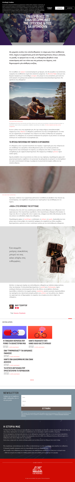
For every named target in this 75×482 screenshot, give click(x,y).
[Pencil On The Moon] (37, 470)
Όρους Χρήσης (37, 11)
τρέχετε (23, 72)
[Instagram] (18, 308)
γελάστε (43, 293)
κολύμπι (43, 219)
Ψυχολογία (22, 313)
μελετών (55, 151)
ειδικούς (22, 131)
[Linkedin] (15, 308)
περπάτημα (27, 219)
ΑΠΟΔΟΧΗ (59, 8)
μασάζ (43, 287)
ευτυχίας (34, 76)
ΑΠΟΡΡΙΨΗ (69, 8)
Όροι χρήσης (38, 478)
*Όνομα (23, 397)
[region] (37, 6)
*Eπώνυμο (24, 401)
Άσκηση (16, 313)
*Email (23, 405)
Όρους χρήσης (49, 414)
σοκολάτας (40, 291)
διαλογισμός (52, 287)
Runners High (52, 74)
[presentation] (32, 380)
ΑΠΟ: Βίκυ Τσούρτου (37, 31)
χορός (51, 219)
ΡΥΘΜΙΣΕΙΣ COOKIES (49, 8)
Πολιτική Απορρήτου (46, 478)
